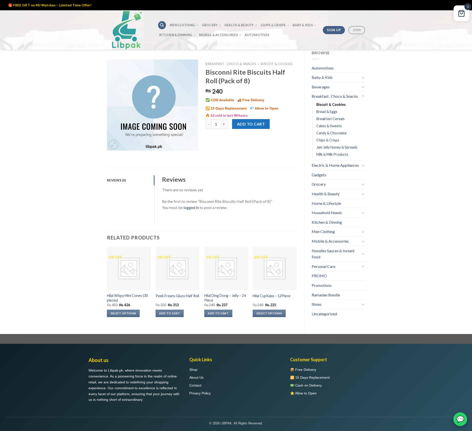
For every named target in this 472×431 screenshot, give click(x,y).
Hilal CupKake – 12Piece (271, 296)
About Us (196, 377)
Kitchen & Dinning (175, 35)
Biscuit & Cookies (331, 104)
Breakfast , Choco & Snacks (335, 96)
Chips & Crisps (273, 25)
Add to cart (251, 124)
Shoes (317, 304)
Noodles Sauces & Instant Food (333, 253)
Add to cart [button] (169, 313)
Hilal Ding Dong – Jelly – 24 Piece (225, 297)
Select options (123, 313)
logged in (191, 207)
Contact (195, 385)
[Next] (296, 286)
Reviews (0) (116, 180)
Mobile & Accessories (218, 35)
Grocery (210, 25)
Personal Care (323, 266)
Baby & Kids (303, 25)
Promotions (322, 285)
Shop (193, 370)
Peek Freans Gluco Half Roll (177, 296)
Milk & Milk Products (332, 154)
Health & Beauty (239, 25)
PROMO (319, 275)
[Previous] (107, 286)
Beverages (321, 86)
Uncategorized (324, 313)
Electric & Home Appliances (335, 165)
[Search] (162, 25)
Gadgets (319, 174)
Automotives (257, 35)
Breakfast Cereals (330, 119)
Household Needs (327, 212)
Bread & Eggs (326, 112)
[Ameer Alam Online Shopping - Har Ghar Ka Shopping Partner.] (128, 30)
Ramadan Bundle (326, 294)
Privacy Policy (200, 393)
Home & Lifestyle (326, 203)
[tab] (130, 180)
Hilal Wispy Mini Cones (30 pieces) (127, 297)
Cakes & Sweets (329, 126)
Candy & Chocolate (331, 133)
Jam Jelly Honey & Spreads (336, 147)
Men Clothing (182, 25)
